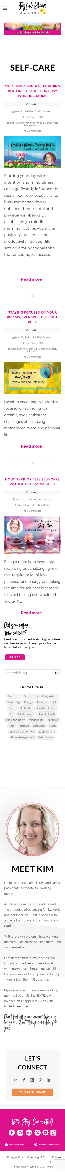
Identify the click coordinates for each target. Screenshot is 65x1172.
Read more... (32, 279)
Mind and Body (15, 719)
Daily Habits (17, 122)
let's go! (15, 657)
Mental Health (46, 714)
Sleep (52, 725)
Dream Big (32, 348)
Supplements (46, 731)
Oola (11, 725)
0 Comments (34, 130)
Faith (55, 702)
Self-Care (45, 122)
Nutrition (53, 719)
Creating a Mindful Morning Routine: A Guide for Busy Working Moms (32, 91)
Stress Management (22, 731)
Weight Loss (46, 737)
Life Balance (25, 714)
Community (17, 348)
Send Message (34, 1092)
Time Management (22, 737)
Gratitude (25, 708)
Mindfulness (32, 122)
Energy (28, 702)
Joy (12, 714)
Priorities (51, 348)
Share (32, 104)
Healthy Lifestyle (46, 708)
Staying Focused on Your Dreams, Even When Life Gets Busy (33, 317)
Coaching (13, 696)
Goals (42, 348)
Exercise (42, 702)
